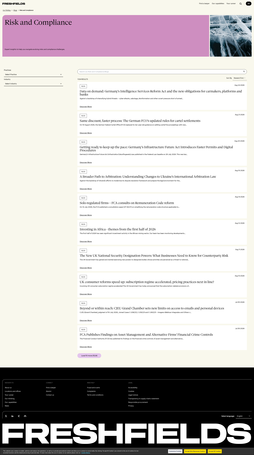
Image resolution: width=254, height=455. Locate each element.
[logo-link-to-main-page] (13, 4)
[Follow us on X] (6, 416)
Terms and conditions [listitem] (95, 395)
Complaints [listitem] (91, 391)
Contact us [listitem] (50, 395)
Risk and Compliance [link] (26, 10)
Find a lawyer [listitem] (51, 387)
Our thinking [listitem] (9, 398)
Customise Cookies (175, 451)
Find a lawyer (204, 3)
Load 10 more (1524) (89, 356)
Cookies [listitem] (131, 391)
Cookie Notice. (85, 453)
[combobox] (33, 74)
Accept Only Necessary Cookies (195, 451)
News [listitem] (7, 406)
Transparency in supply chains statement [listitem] (143, 398)
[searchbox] (162, 72)
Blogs (15, 10)
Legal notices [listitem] (133, 395)
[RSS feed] (25, 416)
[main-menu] (249, 3)
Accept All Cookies (215, 451)
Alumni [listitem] (48, 391)
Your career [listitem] (9, 395)
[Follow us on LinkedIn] (12, 416)
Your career (231, 3)
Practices (7, 70)
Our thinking (7, 10)
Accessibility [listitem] (132, 387)
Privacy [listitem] (131, 406)
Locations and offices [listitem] (13, 391)
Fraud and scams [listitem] (93, 387)
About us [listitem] (8, 387)
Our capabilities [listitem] (11, 402)
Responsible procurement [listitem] (138, 402)
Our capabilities (218, 3)
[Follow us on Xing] (19, 416)
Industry (7, 79)
